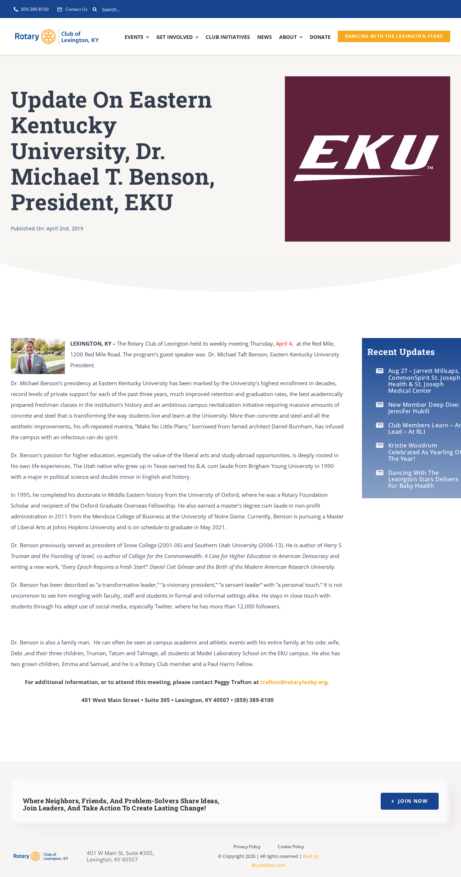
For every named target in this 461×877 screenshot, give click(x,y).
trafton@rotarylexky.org (293, 681)
